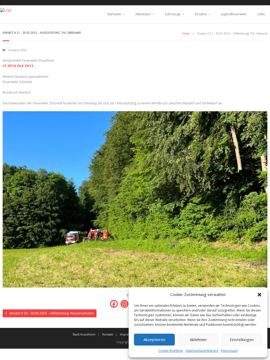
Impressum (229, 350)
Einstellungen (242, 339)
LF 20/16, (10, 66)
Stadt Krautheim (84, 334)
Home (185, 33)
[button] (259, 294)
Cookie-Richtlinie (170, 350)
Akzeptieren (154, 339)
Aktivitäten (143, 14)
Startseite (114, 14)
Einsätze (201, 14)
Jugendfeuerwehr (234, 14)
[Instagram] (124, 304)
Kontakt (107, 334)
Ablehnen (198, 339)
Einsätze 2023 (17, 50)
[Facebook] (114, 304)
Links (261, 14)
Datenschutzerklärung (202, 350)
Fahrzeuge (173, 14)
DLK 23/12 (25, 66)
